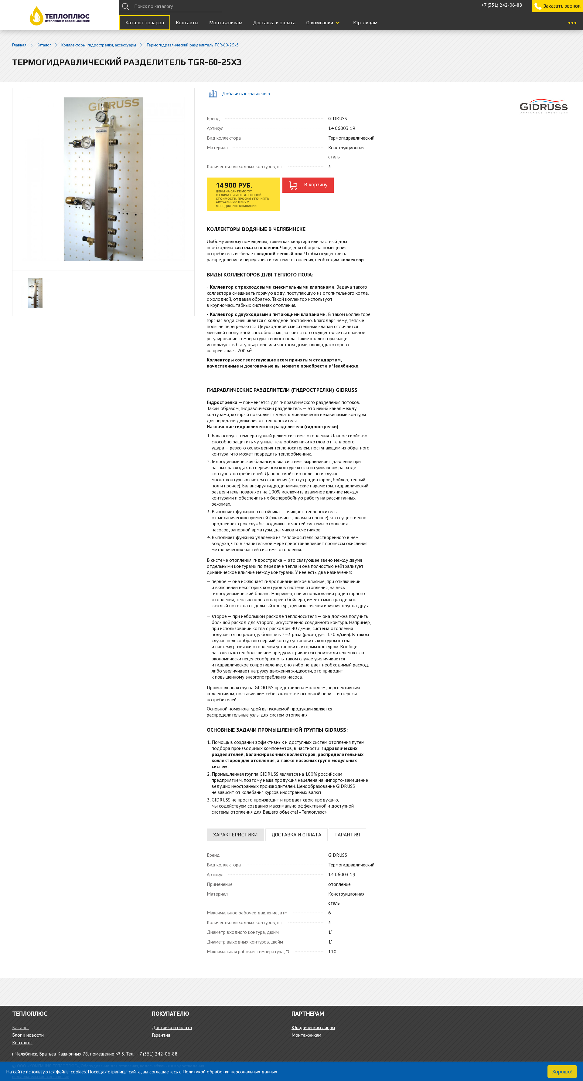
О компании (319, 22)
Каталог (44, 45)
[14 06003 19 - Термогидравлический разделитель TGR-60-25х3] (103, 178)
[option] (35, 293)
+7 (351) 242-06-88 (501, 5)
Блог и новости (28, 1035)
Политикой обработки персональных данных (229, 1072)
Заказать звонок (562, 6)
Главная (19, 45)
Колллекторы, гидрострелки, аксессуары (98, 45)
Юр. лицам (365, 22)
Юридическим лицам (313, 1027)
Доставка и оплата (274, 22)
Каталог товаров (144, 22)
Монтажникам (225, 22)
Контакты (187, 22)
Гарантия (161, 1035)
